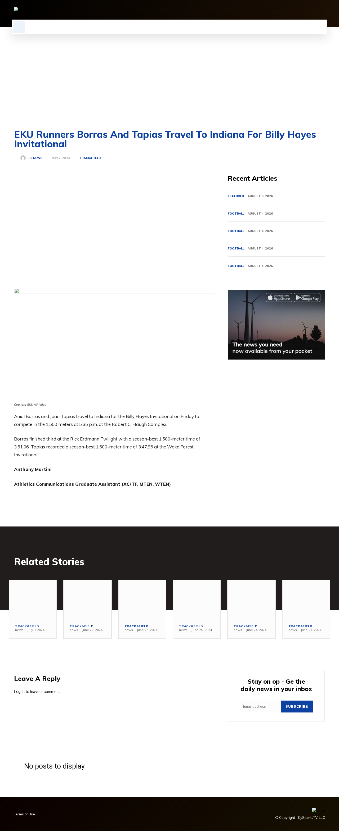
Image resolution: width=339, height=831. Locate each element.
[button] (19, 27)
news (37, 158)
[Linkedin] (286, 10)
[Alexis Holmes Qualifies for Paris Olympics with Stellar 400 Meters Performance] (196, 599)
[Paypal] (304, 10)
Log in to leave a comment (37, 691)
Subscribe (297, 706)
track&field (90, 158)
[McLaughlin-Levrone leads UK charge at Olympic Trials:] (87, 599)
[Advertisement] (169, 74)
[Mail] (295, 10)
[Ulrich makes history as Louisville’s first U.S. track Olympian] (32, 599)
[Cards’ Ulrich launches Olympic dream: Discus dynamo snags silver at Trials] (142, 599)
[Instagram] (277, 10)
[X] (313, 10)
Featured (236, 196)
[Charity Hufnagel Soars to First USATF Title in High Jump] (251, 599)
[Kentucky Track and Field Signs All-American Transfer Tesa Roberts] (306, 599)
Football (236, 213)
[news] (24, 158)
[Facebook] (268, 10)
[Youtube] (322, 10)
